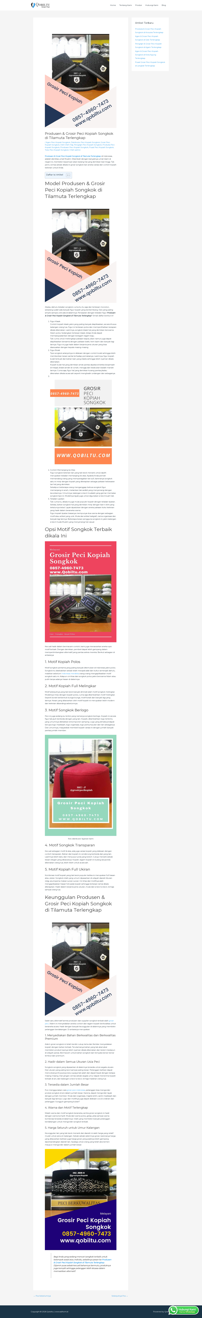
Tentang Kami (125, 5)
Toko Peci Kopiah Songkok (57, 150)
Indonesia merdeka (70, 673)
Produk (138, 5)
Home (113, 5)
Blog (164, 5)
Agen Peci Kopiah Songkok (58, 142)
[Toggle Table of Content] (67, 175)
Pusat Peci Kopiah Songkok (101, 147)
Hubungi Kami (151, 5)
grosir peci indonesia (76, 1090)
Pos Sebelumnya (42, 1296)
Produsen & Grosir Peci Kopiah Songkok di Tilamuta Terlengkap (73, 156)
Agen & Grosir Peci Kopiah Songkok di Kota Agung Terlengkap (146, 54)
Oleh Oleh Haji (66, 145)
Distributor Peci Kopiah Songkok (85, 142)
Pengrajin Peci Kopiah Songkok (88, 145)
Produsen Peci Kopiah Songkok (74, 147)
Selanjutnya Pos (120, 1296)
